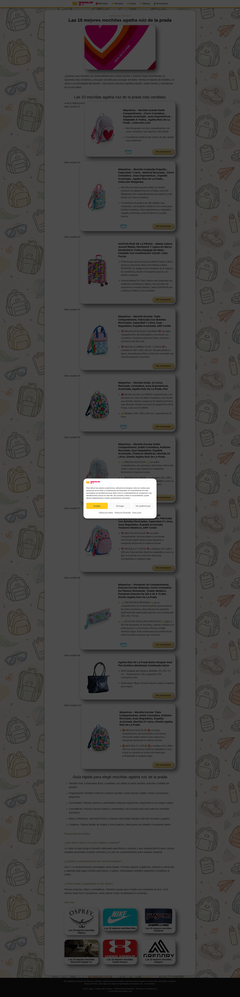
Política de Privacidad (122, 513)
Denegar (120, 506)
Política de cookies (106, 513)
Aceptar (97, 506)
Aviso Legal (136, 513)
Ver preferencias (143, 506)
